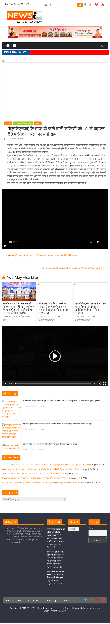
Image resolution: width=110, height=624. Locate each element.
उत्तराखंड (8, 123)
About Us (49, 600)
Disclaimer (64, 600)
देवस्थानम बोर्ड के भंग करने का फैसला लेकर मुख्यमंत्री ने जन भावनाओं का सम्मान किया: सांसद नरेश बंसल (53, 308)
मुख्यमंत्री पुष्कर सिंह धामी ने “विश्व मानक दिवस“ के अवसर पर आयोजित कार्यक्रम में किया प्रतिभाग (90, 308)
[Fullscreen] (104, 383)
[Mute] (100, 383)
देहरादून (37, 123)
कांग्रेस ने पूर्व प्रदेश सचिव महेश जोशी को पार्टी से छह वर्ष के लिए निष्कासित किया (40, 255)
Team (19, 600)
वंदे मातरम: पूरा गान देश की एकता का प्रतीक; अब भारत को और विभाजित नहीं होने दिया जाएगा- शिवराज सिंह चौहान (57, 424)
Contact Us (33, 600)
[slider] (53, 383)
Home (8, 600)
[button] (55, 356)
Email (91, 528)
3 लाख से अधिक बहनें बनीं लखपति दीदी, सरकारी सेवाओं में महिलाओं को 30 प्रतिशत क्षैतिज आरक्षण (37, 478)
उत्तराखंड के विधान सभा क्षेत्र (23, 123)
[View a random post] (102, 45)
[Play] (5, 383)
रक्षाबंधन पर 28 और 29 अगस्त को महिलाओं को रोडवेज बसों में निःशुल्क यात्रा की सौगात (50, 444)
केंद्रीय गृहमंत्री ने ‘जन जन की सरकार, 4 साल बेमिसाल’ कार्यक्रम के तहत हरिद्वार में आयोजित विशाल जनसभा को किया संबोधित (18, 308)
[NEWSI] (24, 13)
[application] (55, 356)
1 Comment (39, 406)
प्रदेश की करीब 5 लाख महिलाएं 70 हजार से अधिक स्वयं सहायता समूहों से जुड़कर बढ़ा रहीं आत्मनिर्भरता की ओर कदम (43, 482)
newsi (22, 138)
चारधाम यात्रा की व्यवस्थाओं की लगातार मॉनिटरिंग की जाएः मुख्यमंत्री (75, 268)
